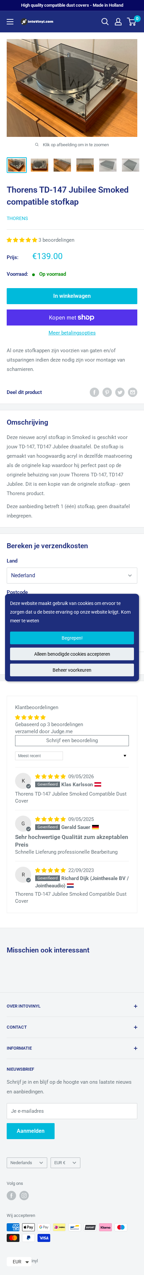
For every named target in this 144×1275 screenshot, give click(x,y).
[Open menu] (10, 21)
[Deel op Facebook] (94, 392)
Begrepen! (72, 638)
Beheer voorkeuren (72, 670)
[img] (51, 777)
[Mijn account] (118, 21)
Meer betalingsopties (72, 333)
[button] (23, 240)
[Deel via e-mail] (132, 392)
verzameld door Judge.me (44, 731)
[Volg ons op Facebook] (11, 1195)
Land (12, 561)
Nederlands (21, 1162)
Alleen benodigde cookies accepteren (72, 654)
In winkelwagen (72, 296)
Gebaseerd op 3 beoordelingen (49, 724)
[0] (132, 22)
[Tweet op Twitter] (120, 392)
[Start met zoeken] (105, 21)
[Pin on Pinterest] (107, 392)
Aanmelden (31, 1131)
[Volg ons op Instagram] (24, 1195)
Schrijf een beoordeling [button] (72, 740)
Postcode (17, 592)
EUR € (59, 1162)
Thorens (17, 218)
